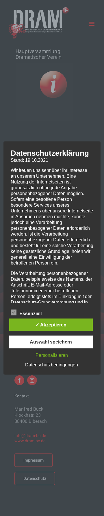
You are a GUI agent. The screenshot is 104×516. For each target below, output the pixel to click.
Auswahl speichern (51, 341)
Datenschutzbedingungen (51, 364)
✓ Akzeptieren (51, 324)
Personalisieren (52, 355)
